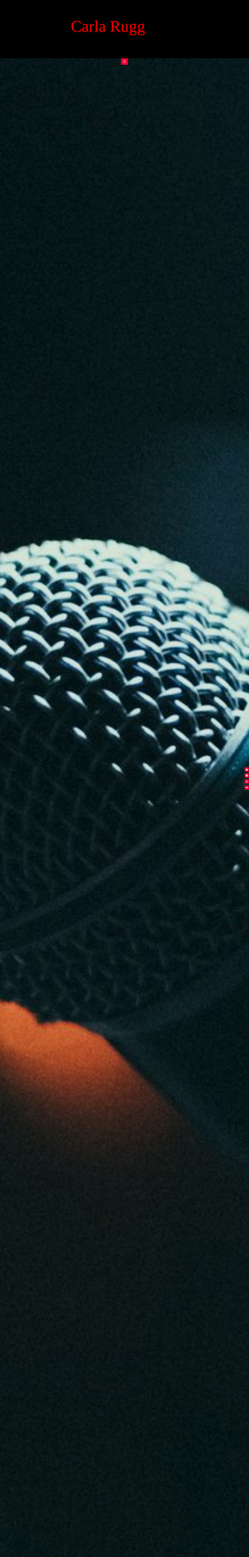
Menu (124, 60)
